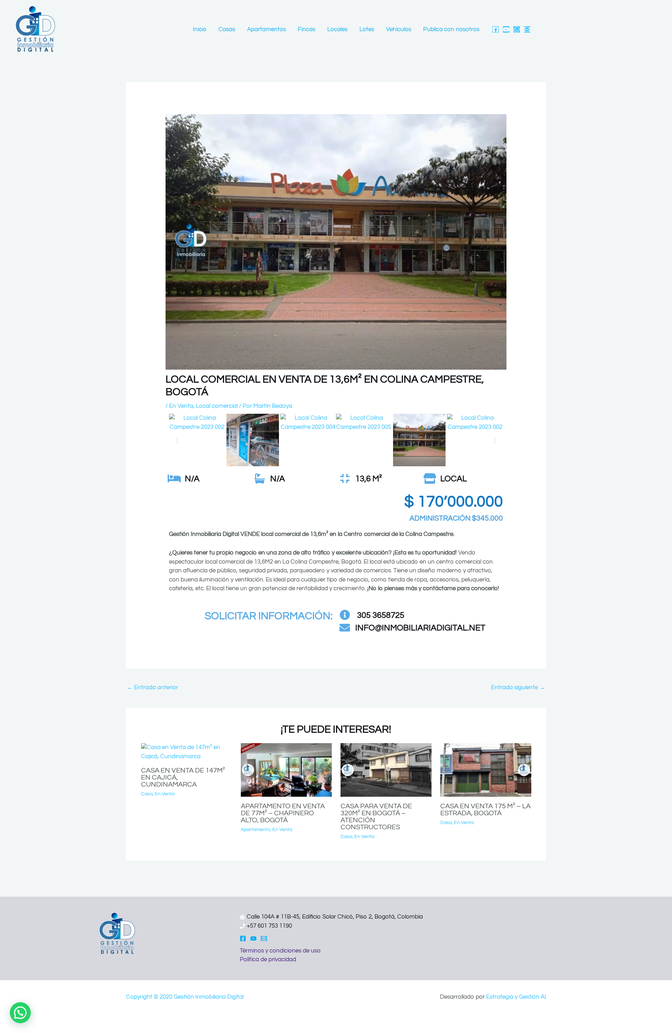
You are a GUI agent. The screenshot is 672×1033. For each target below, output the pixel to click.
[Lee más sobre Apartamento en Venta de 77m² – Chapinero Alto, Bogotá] (286, 770)
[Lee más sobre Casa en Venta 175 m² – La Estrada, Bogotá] (485, 770)
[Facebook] (495, 29)
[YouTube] (506, 29)
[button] (177, 440)
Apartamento (255, 829)
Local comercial (217, 406)
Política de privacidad (268, 959)
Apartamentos (266, 29)
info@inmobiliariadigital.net (420, 627)
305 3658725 (379, 615)
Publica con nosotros (451, 29)
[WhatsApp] (516, 29)
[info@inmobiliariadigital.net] (345, 627)
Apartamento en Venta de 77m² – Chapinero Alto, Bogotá (283, 813)
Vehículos (398, 29)
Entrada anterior (152, 687)
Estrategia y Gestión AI (516, 997)
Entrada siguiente (518, 687)
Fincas (306, 29)
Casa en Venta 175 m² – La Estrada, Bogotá (485, 810)
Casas (226, 29)
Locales (337, 29)
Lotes (366, 29)
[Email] (527, 29)
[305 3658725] (345, 615)
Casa (147, 793)
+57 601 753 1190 (269, 926)
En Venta (181, 406)
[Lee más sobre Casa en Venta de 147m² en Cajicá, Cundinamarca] (186, 752)
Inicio (199, 29)
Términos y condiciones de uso (280, 951)
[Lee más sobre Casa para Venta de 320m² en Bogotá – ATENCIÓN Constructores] (386, 770)
